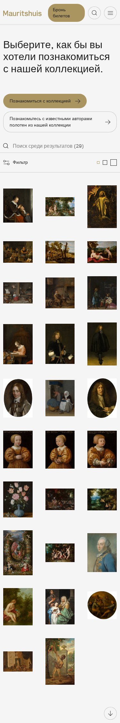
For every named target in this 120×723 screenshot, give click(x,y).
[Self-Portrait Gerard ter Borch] (102, 344)
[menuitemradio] (98, 162)
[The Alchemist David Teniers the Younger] (18, 252)
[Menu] (110, 12)
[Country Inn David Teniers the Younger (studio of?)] (60, 293)
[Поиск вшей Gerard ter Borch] (18, 206)
